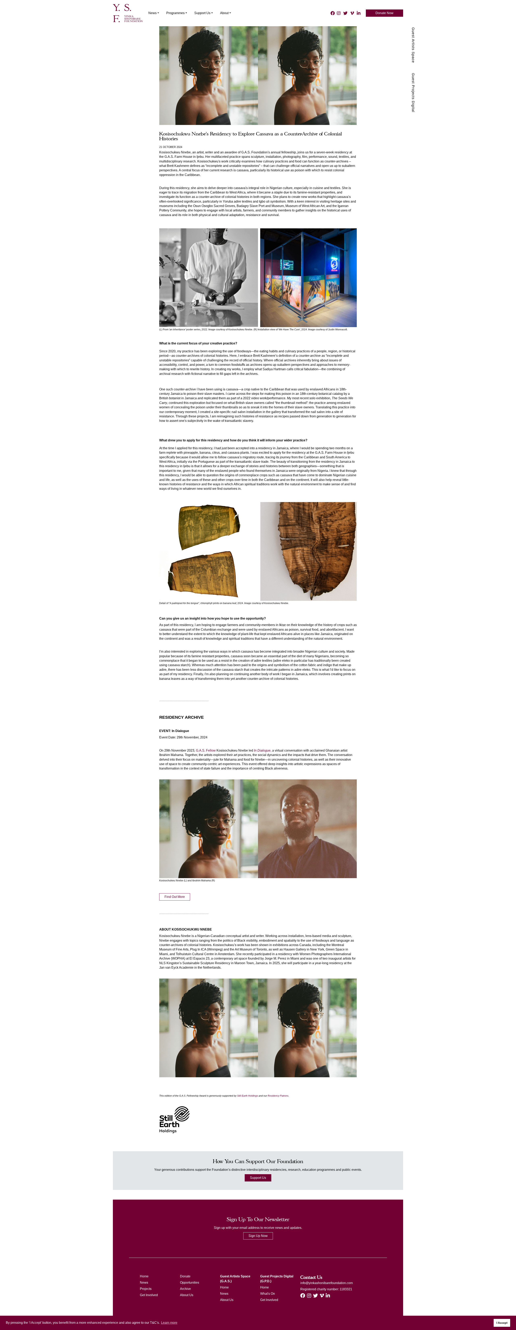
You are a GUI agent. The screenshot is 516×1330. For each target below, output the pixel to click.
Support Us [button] (202, 13)
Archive (185, 1288)
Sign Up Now (258, 1235)
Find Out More (174, 896)
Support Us (258, 1177)
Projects (146, 1288)
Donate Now (384, 13)
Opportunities (189, 1282)
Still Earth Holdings (247, 1095)
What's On (267, 1293)
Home (144, 1276)
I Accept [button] (502, 1322)
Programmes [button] (175, 13)
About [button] (224, 13)
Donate (185, 1276)
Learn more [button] (169, 1322)
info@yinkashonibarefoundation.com (326, 1283)
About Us (186, 1295)
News (144, 1282)
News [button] (152, 13)
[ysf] (128, 12)
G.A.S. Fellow (206, 750)
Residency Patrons (278, 1095)
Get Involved (149, 1295)
